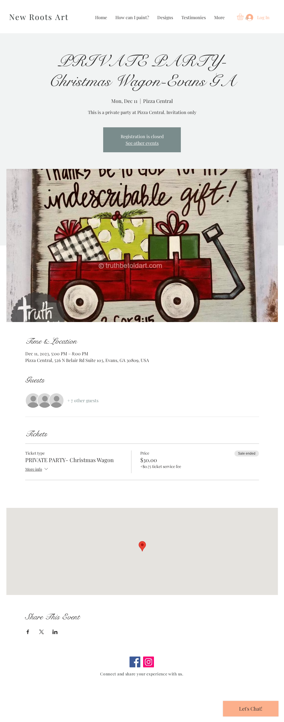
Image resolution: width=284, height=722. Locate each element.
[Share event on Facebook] (28, 632)
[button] (244, 16)
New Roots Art (39, 17)
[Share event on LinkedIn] (55, 632)
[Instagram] (148, 662)
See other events (142, 143)
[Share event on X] (41, 632)
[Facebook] (135, 662)
